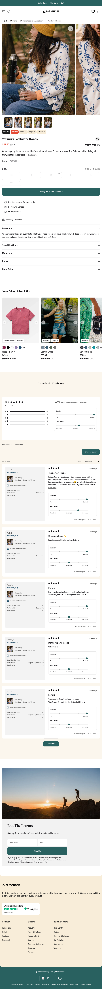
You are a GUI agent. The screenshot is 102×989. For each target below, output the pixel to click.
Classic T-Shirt (8, 352)
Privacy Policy (29, 984)
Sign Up (37, 851)
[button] (92, 144)
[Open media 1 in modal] (70, 28)
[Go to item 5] (48, 122)
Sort (80, 461)
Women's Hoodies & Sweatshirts (32, 21)
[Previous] (4, 322)
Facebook (6, 940)
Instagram (6, 928)
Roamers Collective (36, 944)
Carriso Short (47, 352)
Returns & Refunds (61, 936)
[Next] (36, 322)
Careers (31, 952)
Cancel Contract (86, 984)
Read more (32, 155)
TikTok (4, 932)
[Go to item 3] (28, 122)
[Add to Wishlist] (97, 139)
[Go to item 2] (18, 122)
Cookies (37, 984)
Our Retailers (59, 940)
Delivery (57, 932)
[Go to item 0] (8, 122)
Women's (13, 21)
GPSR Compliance (62, 984)
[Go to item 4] (38, 122)
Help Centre (58, 928)
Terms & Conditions (17, 984)
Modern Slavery (74, 984)
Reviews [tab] (7, 445)
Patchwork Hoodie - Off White (25, 480)
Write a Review (92, 453)
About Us (31, 928)
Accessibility (46, 984)
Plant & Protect (34, 932)
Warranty (57, 948)
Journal (31, 940)
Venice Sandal (86, 352)
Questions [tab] (19, 445)
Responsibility (34, 936)
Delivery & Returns (14, 220)
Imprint (53, 984)
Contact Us (58, 944)
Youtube (5, 936)
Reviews (31, 948)
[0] (93, 11)
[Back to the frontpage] (5, 21)
